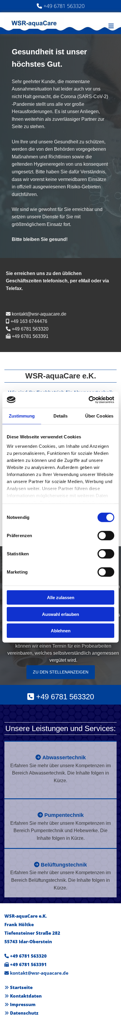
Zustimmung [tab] (22, 415)
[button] (60, 672)
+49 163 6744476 (29, 321)
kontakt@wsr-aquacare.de (39, 313)
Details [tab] (60, 415)
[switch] (106, 535)
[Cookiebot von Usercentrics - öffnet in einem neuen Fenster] (88, 399)
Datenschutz (24, 1013)
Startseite (21, 987)
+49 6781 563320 (64, 5)
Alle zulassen (60, 597)
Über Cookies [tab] (99, 415)
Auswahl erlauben (60, 613)
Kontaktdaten (26, 996)
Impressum (23, 1004)
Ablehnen (60, 630)
